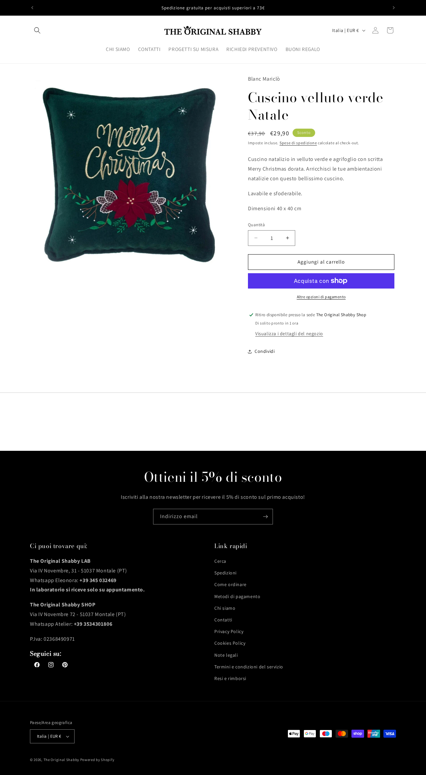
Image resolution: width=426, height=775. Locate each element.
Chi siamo (224, 608)
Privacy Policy (228, 631)
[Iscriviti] (265, 516)
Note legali (226, 655)
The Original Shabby (61, 759)
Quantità (256, 225)
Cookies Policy (229, 643)
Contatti (223, 620)
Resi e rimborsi (230, 678)
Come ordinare (230, 584)
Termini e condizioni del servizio (248, 667)
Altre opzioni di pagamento (321, 296)
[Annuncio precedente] (32, 7)
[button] (37, 30)
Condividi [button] (265, 351)
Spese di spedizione (298, 142)
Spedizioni (225, 573)
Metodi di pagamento (237, 596)
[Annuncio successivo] (393, 7)
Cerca (220, 561)
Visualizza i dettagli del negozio (289, 334)
